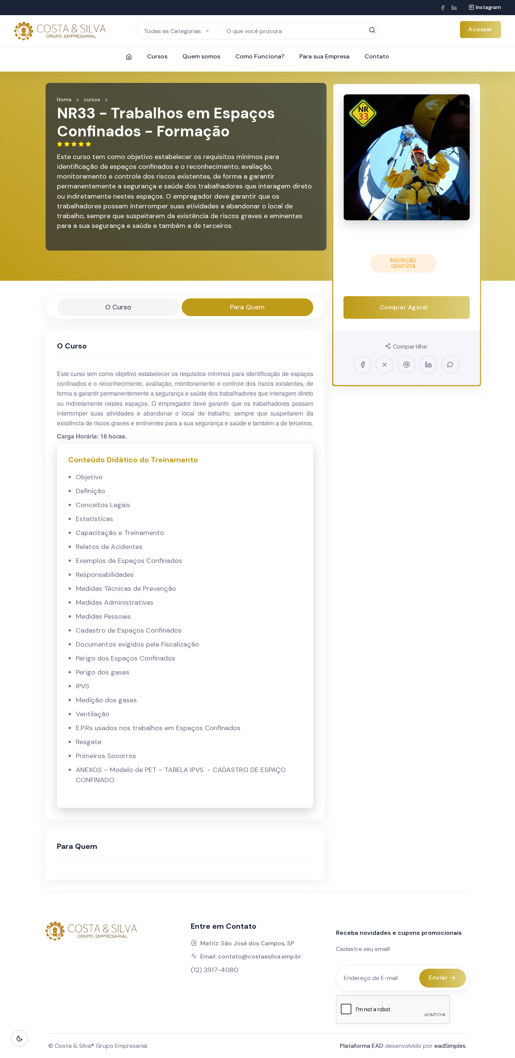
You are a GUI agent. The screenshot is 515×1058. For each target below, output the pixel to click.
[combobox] (177, 31)
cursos (92, 99)
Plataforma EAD (361, 1046)
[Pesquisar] (372, 30)
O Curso (118, 307)
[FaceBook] (442, 7)
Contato (377, 56)
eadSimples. (450, 1046)
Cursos (157, 56)
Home (64, 99)
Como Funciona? (259, 56)
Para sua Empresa (324, 56)
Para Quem (247, 307)
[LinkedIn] (454, 7)
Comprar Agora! (405, 307)
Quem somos (201, 56)
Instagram (488, 7)
